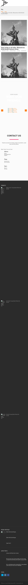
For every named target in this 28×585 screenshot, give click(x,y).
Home (2, 11)
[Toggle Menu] (26, 3)
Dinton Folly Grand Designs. (11, 531)
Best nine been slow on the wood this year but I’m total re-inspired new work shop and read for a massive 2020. (16, 559)
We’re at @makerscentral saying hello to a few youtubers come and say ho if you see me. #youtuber (16, 565)
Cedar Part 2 (8, 543)
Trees (6, 11)
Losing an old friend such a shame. (12, 553)
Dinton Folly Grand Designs (11, 537)
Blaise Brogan (13, 50)
